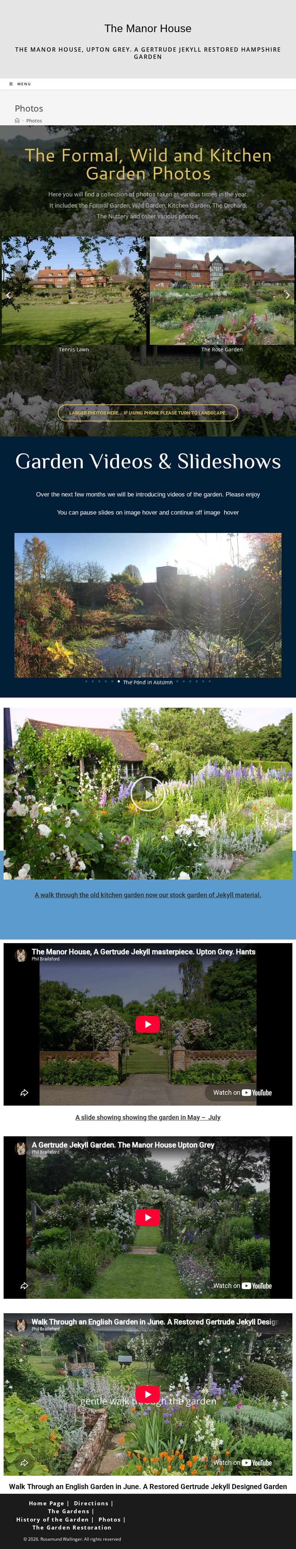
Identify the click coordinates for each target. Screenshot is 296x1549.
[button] (8, 295)
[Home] (17, 120)
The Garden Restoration (72, 1527)
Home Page (47, 1503)
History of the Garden (52, 1519)
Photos (34, 120)
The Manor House (148, 28)
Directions (91, 1503)
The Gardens (69, 1511)
